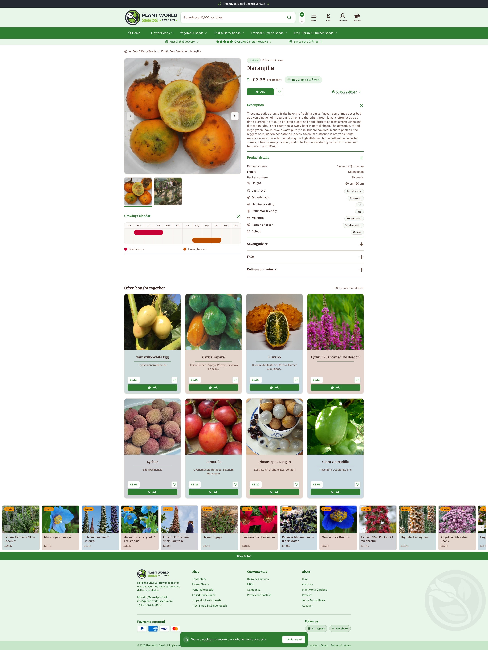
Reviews (307, 594)
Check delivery (346, 91)
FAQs (250, 256)
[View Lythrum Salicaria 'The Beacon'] (335, 344)
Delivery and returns (262, 269)
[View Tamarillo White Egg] (152, 344)
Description (255, 105)
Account (307, 605)
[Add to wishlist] (279, 91)
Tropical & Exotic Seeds (206, 600)
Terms (324, 645)
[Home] (125, 51)
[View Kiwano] (274, 344)
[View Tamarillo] (213, 448)
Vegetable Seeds (202, 589)
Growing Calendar (137, 216)
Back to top (244, 556)
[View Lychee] (152, 448)
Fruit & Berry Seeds (144, 51)
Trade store (199, 578)
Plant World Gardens (314, 589)
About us (307, 584)
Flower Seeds (200, 584)
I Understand (294, 639)
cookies (207, 639)
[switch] (302, 17)
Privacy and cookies (259, 594)
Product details (258, 157)
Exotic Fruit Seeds (172, 51)
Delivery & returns (258, 578)
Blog (305, 578)
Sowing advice (257, 244)
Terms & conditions (313, 600)
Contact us (253, 589)
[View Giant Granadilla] (335, 448)
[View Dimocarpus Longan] (274, 448)
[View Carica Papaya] (213, 344)
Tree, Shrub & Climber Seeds (209, 605)
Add (262, 91)
